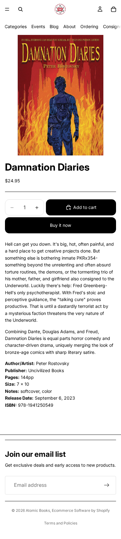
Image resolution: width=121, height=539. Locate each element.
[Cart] (113, 9)
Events (38, 26)
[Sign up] (106, 485)
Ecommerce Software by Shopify (81, 510)
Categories (16, 26)
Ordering (89, 26)
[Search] (20, 9)
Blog (54, 26)
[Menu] (7, 9)
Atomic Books (38, 510)
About (69, 26)
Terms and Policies (60, 523)
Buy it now (60, 225)
